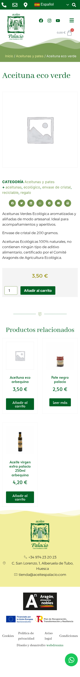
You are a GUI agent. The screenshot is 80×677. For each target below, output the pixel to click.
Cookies (8, 636)
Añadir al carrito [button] (20, 404)
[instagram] (49, 20)
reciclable (10, 192)
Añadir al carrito (38, 290)
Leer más (60, 402)
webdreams (54, 645)
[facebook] (41, 20)
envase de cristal (56, 187)
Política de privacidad (26, 636)
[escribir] (16, 4)
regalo (25, 192)
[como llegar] (26, 4)
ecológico (32, 187)
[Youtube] (58, 20)
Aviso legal (49, 636)
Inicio (9, 56)
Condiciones (68, 636)
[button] (74, 4)
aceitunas (14, 187)
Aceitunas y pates (30, 56)
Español (47, 4)
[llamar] (5, 4)
